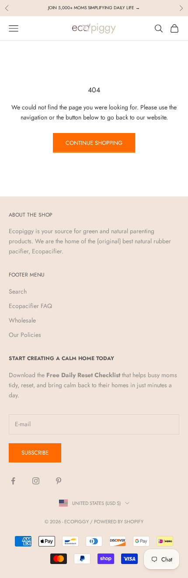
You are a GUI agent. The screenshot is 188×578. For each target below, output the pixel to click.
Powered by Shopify (118, 521)
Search (18, 291)
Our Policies (25, 334)
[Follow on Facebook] (13, 480)
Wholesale (22, 320)
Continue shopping (94, 143)
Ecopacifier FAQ (30, 305)
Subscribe (35, 452)
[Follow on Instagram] (35, 480)
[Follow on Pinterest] (58, 480)
